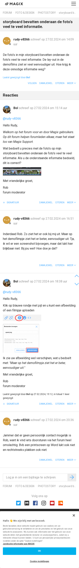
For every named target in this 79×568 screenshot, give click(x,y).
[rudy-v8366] (7, 41)
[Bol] (7, 109)
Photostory (47, 12)
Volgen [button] (32, 83)
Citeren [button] (59, 83)
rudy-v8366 (21, 39)
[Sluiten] (74, 515)
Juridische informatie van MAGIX (19, 544)
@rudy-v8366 (12, 118)
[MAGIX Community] (14, 3)
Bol (16, 108)
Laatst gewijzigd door (16, 77)
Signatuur (12, 202)
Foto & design (25, 12)
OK (39, 551)
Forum (7, 12)
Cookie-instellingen (39, 561)
